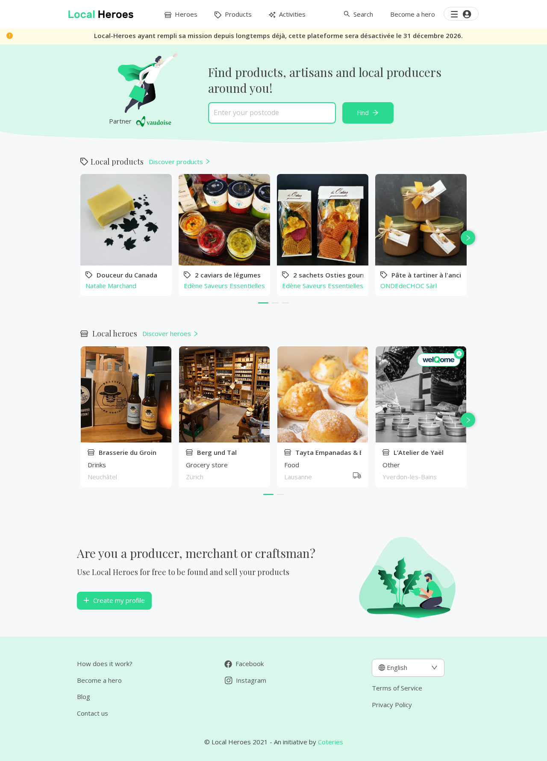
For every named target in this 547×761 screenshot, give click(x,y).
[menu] (235, 14)
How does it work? (104, 663)
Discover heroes (166, 333)
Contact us (92, 713)
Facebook (249, 663)
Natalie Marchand (110, 285)
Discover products (176, 161)
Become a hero (99, 680)
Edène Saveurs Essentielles (224, 285)
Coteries (330, 741)
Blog (83, 696)
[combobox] (272, 112)
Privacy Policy (392, 704)
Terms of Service (397, 688)
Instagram (250, 680)
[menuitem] (181, 14)
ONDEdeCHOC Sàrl (408, 285)
